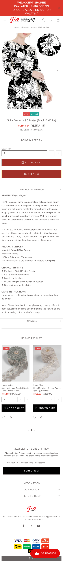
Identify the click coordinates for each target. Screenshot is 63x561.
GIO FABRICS (23, 20)
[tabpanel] (15, 386)
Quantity (7, 149)
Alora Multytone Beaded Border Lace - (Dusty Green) (15, 389)
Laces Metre (7, 385)
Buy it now (31, 174)
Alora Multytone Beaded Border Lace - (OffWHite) (47, 389)
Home (17, 27)
